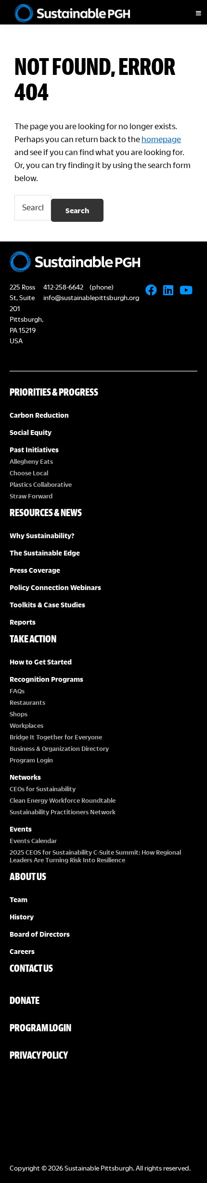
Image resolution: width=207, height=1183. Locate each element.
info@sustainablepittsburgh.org (91, 297)
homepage (161, 139)
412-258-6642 (63, 286)
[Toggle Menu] (190, 13)
